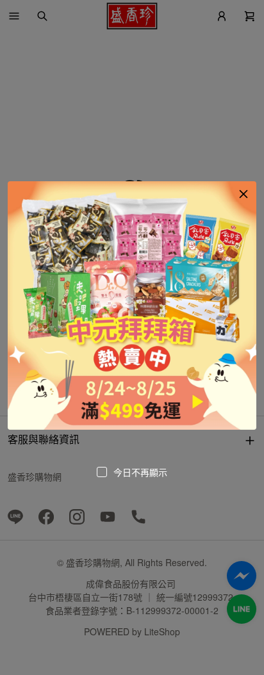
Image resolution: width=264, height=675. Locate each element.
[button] (243, 194)
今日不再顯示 (140, 472)
